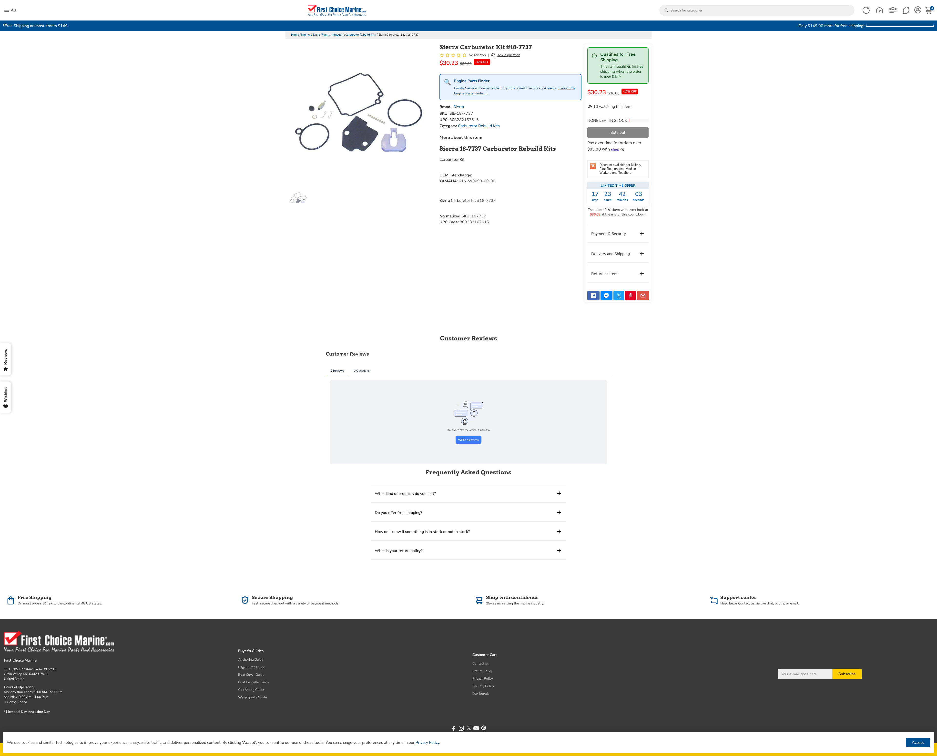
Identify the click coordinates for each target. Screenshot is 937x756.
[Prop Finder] (866, 10)
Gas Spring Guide (251, 689)
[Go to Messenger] (607, 295)
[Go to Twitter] (618, 295)
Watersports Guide (252, 697)
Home (295, 35)
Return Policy (482, 671)
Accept (918, 742)
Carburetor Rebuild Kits (360, 35)
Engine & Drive (310, 35)
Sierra (458, 107)
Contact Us (480, 663)
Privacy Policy (482, 678)
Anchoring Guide (250, 659)
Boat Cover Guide (251, 674)
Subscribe (847, 674)
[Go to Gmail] (643, 295)
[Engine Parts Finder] (879, 10)
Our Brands (480, 693)
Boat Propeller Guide (253, 682)
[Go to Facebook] (593, 295)
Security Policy (483, 686)
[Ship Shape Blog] (893, 10)
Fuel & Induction (332, 35)
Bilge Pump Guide (251, 667)
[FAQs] (906, 10)
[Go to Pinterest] (630, 295)
